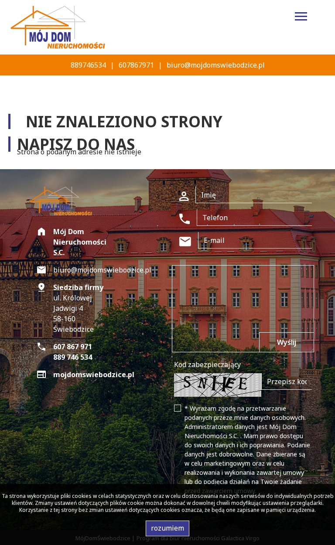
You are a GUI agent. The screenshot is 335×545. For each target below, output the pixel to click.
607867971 (136, 65)
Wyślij (286, 342)
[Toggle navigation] (301, 18)
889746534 (88, 65)
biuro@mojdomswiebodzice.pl (216, 65)
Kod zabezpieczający (207, 364)
